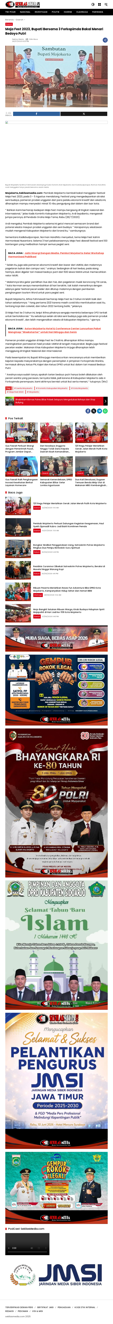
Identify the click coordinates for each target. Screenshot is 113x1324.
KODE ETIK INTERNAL (85, 1307)
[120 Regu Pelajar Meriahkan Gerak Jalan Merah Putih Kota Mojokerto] (91, 433)
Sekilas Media (18, 39)
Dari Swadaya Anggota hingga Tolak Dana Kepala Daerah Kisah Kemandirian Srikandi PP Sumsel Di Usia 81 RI (56, 448)
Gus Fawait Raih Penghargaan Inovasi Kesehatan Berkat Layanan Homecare (21, 482)
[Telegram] (99, 411)
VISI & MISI (37, 1311)
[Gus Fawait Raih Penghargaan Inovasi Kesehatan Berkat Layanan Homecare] (21, 466)
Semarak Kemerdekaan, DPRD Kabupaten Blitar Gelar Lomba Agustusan (56, 482)
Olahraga (38, 595)
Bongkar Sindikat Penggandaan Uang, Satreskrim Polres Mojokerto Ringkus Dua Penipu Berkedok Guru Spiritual (69, 546)
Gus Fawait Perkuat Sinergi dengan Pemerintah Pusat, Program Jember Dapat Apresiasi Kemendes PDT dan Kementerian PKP (20, 448)
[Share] (36, 114)
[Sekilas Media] (22, 4)
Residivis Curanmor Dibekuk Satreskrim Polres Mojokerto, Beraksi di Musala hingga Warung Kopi (69, 568)
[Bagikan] (105, 40)
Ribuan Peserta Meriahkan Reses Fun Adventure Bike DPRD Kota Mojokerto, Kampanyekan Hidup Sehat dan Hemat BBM (67, 589)
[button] (93, 4)
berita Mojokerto (24, 388)
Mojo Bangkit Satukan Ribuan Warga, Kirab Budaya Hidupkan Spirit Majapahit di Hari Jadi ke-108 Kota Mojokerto (68, 611)
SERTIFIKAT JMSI (45, 1307)
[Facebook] (87, 411)
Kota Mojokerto (80, 388)
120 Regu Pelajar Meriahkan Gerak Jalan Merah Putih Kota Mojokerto (91, 448)
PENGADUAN (64, 1307)
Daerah (9, 24)
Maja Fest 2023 (16, 392)
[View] (83, 114)
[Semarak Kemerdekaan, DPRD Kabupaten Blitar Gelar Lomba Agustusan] (56, 466)
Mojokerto (34, 392)
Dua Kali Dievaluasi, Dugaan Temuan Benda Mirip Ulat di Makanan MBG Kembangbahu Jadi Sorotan (91, 482)
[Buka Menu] (99, 4)
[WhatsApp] (105, 411)
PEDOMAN (23, 1311)
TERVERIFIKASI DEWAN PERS (19, 1307)
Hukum (37, 552)
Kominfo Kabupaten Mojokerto (53, 388)
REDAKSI (9, 1311)
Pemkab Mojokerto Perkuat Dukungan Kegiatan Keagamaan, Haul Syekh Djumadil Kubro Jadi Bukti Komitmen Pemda (68, 525)
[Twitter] (93, 411)
